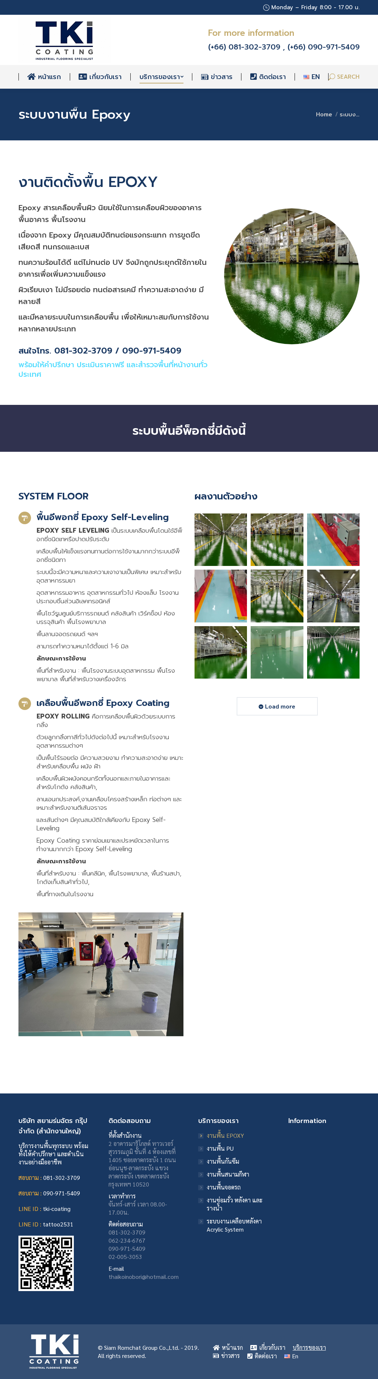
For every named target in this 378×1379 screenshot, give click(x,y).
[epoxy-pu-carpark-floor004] (221, 652)
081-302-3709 (61, 1177)
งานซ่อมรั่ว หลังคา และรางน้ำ (234, 1204)
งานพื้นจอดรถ (224, 1187)
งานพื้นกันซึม (223, 1161)
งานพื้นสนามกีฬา (228, 1174)
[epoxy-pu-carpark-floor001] (221, 539)
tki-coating (57, 1208)
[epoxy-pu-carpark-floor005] (333, 596)
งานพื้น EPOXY (225, 1135)
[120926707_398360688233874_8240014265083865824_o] (333, 652)
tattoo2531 (58, 1224)
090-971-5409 (61, 1193)
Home (324, 114)
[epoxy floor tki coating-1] (221, 596)
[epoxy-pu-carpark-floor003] (277, 596)
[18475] (277, 652)
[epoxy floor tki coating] (333, 539)
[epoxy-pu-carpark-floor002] (277, 539)
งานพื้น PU (220, 1148)
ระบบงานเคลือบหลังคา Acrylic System (234, 1225)
